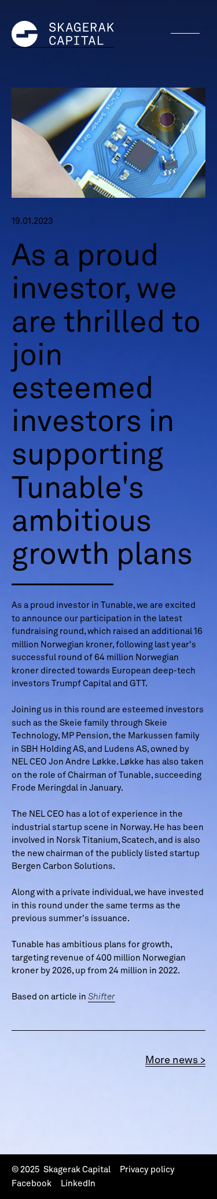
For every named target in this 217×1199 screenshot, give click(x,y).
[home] (63, 34)
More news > (175, 1059)
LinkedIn (78, 1183)
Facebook (32, 1183)
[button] (185, 33)
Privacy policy (147, 1169)
